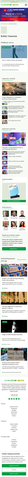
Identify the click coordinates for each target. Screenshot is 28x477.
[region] (14, 464)
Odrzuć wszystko (14, 473)
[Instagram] (11, 399)
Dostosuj (14, 469)
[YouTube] (14, 399)
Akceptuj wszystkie (14, 465)
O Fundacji (14, 426)
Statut (14, 431)
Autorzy (14, 443)
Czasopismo (14, 441)
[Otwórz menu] (25, 5)
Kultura (14, 415)
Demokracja (14, 412)
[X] (16, 399)
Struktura (14, 427)
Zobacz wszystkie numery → (14, 201)
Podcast (14, 439)
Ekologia (14, 410)
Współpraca (14, 445)
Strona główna (4, 23)
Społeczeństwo (14, 406)
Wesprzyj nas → (14, 248)
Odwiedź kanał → (14, 19)
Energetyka (14, 408)
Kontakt (14, 447)
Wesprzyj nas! (14, 429)
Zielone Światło (14, 424)
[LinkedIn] (19, 399)
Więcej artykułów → (22, 259)
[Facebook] (9, 399)
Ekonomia (14, 414)
